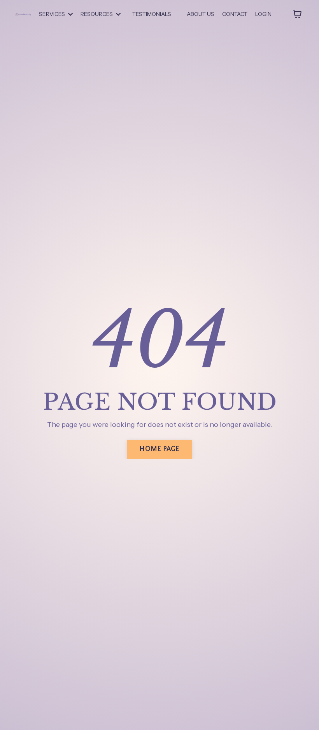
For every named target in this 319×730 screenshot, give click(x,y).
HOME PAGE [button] (159, 449)
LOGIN (263, 14)
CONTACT (234, 14)
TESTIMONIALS (151, 14)
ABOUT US (200, 14)
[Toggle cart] (297, 14)
